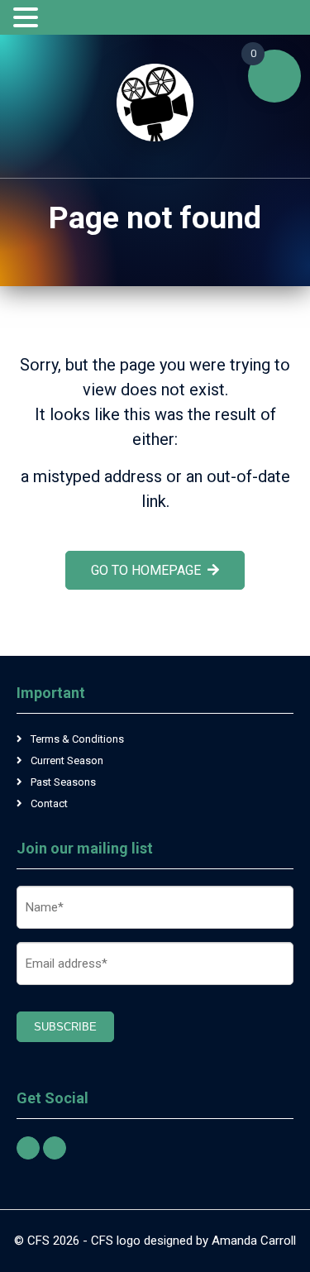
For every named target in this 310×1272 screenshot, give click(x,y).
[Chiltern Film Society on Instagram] (54, 1148)
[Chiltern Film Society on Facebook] (28, 1148)
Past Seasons (63, 782)
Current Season (67, 760)
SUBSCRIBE (65, 1027)
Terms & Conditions (77, 739)
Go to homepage (146, 570)
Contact (49, 803)
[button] (28, 18)
